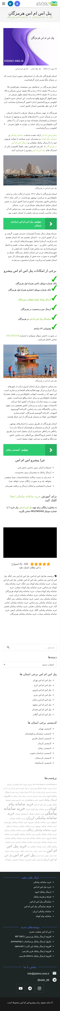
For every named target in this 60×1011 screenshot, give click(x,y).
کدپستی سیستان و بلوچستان (38, 733)
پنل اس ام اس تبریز (42, 695)
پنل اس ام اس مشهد (41, 704)
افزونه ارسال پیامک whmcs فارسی (35, 956)
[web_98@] (53, 980)
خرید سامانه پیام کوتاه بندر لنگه (36, 583)
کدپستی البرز (37, 860)
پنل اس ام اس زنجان (41, 699)
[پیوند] (47, 3)
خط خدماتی (42, 851)
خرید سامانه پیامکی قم (36, 838)
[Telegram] (30, 988)
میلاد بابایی (34, 69)
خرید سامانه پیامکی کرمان (26, 842)
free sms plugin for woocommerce (45, 784)
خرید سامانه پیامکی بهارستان (15, 822)
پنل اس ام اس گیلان (42, 714)
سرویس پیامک (15, 851)
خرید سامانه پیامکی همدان (15, 838)
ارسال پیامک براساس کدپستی (36, 796)
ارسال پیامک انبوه (43, 892)
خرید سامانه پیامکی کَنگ (46, 610)
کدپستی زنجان (44, 748)
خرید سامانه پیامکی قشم (16, 606)
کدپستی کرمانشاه (43, 763)
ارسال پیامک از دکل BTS (37, 792)
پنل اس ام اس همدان (41, 709)
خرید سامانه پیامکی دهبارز (41, 606)
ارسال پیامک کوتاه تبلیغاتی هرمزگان (35, 299)
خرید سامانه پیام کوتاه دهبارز (28, 587)
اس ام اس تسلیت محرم (40, 931)
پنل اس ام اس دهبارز (27, 580)
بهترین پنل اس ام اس (43, 804)
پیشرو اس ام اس (49, 135)
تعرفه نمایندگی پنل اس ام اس (37, 906)
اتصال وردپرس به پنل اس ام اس (28, 788)
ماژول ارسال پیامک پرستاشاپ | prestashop (31, 941)
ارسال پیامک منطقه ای (18, 796)
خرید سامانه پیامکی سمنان (15, 830)
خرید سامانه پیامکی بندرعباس (43, 602)
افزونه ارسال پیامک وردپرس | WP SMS (33, 936)
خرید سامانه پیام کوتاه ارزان (37, 809)
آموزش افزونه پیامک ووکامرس (22, 784)
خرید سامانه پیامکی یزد (36, 846)
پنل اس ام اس (20, 69)
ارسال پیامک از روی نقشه (19, 792)
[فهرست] (3, 3)
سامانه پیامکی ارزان (42, 911)
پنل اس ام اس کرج (42, 685)
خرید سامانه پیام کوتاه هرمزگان (19, 591)
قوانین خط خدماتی (42, 856)
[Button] (17, 3)
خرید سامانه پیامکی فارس (46, 834)
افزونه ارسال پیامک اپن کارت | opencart (33, 946)
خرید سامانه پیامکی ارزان (26, 595)
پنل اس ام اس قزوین (41, 690)
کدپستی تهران (44, 728)
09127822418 (12, 335)
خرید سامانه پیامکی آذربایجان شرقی (29, 814)
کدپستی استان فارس (41, 738)
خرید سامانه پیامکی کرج (47, 842)
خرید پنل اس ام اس (42, 887)
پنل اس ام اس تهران (42, 680)
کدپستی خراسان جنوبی (40, 753)
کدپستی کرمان (44, 743)
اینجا (12, 496)
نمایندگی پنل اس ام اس (40, 319)
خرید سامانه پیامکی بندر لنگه (20, 598)
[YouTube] (20, 988)
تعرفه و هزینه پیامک (42, 896)
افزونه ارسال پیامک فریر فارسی (36, 951)
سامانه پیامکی (16, 135)
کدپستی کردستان (43, 758)
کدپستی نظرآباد (11, 860)
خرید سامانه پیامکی (28, 496)
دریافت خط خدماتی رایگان (29, 851)
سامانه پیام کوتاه (49, 139)
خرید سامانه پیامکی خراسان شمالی (20, 826)
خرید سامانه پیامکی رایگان (41, 830)
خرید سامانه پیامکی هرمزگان (23, 614)
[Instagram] (39, 988)
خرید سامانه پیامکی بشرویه (39, 822)
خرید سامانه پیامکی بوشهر (46, 826)
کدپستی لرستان (24, 860)
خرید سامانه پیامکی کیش (21, 610)
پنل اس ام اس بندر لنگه (18, 576)
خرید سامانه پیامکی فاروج (25, 834)
